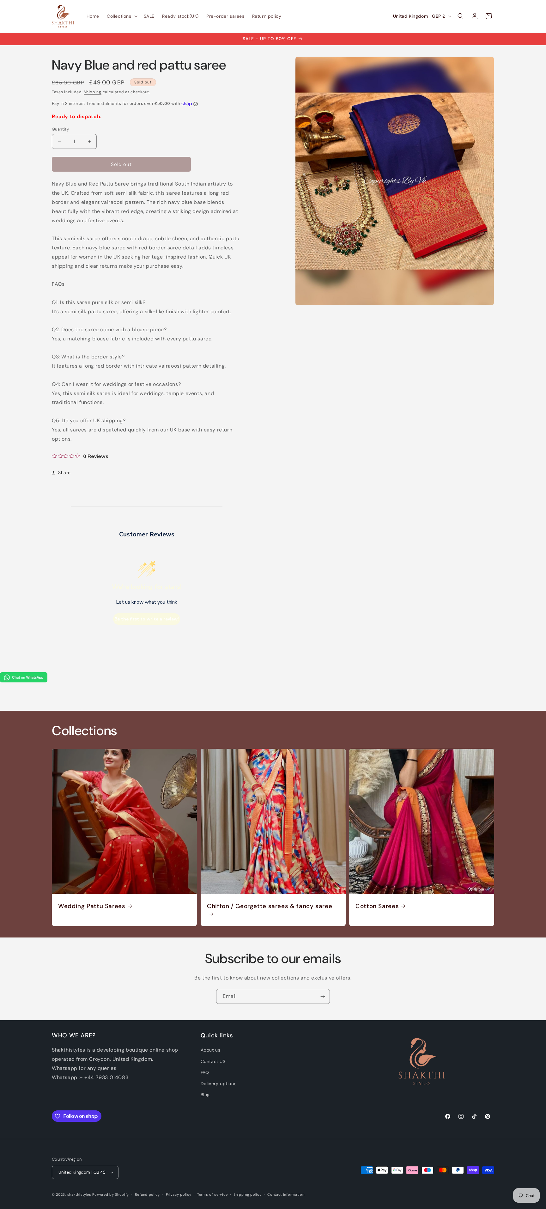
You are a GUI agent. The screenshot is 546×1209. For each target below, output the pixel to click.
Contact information (285, 1194)
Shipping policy (248, 1194)
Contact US (213, 1061)
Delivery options (219, 1083)
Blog (205, 1094)
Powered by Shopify (110, 1194)
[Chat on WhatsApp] (23, 680)
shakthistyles (79, 1194)
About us (211, 1050)
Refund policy (147, 1194)
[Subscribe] (323, 996)
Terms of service (212, 1194)
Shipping (92, 92)
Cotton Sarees (377, 906)
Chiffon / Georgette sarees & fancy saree (269, 906)
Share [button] (64, 472)
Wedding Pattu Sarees (91, 906)
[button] (121, 16)
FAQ (205, 1072)
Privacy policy (178, 1194)
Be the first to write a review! (146, 619)
